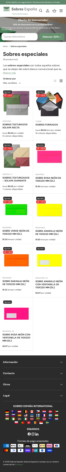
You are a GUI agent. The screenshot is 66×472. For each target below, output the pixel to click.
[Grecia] (50, 415)
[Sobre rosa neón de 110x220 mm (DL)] (49, 157)
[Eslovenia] (13, 415)
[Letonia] (31, 418)
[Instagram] (33, 434)
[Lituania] (38, 418)
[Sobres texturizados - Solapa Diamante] (16, 157)
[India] (7, 418)
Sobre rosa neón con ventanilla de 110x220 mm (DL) (16, 337)
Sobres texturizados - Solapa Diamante (15, 179)
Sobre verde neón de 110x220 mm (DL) (15, 232)
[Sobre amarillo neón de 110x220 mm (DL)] (49, 210)
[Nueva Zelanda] (50, 418)
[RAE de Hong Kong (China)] (28, 422)
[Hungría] (56, 415)
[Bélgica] (25, 411)
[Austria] (19, 411)
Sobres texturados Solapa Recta (14, 126)
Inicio (5, 46)
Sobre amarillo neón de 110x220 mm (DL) (49, 232)
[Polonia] (16, 422)
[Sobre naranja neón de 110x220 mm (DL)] (16, 260)
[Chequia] (38, 411)
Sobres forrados (46, 124)
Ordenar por (9, 78)
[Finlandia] (38, 415)
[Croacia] (44, 411)
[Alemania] (7, 411)
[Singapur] (41, 422)
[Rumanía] (35, 422)
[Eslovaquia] (7, 415)
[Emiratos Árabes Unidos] (56, 411)
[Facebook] (29, 434)
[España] (19, 415)
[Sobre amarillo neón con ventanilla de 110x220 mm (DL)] (49, 260)
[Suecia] (47, 422)
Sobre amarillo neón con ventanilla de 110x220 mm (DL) (49, 284)
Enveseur (19, 464)
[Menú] (61, 10)
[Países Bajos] (56, 418)
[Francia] (44, 415)
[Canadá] (31, 411)
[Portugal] (22, 422)
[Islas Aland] (19, 418)
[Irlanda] (13, 418)
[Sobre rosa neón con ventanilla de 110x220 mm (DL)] (16, 314)
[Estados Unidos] (25, 415)
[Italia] (25, 418)
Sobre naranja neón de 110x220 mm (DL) (15, 283)
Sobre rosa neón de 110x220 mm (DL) (48, 179)
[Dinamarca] (50, 411)
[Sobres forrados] (49, 104)
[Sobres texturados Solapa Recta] (16, 104)
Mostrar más (9, 72)
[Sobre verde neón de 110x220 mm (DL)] (16, 210)
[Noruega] (44, 418)
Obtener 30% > (52, 36)
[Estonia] (31, 415)
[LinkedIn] (36, 434)
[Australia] (13, 411)
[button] (54, 10)
